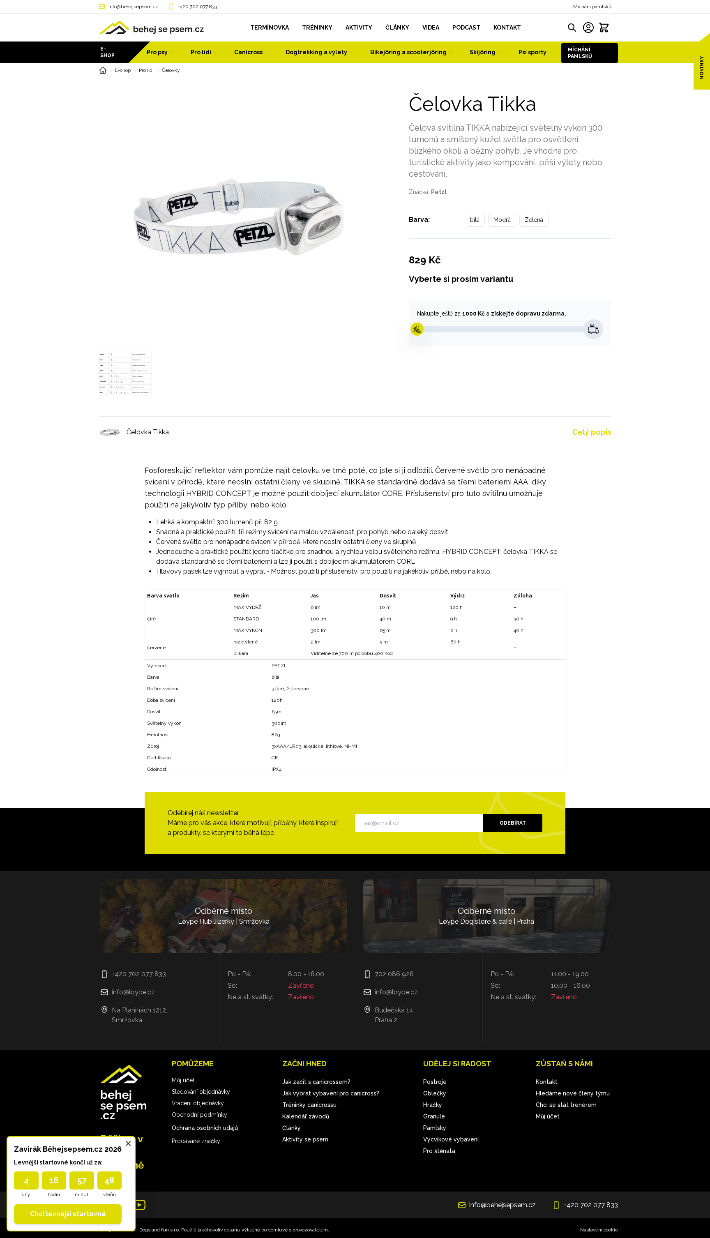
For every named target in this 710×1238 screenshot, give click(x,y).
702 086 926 (394, 974)
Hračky (432, 1105)
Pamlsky (434, 1128)
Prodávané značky (196, 1141)
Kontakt (547, 1082)
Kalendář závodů (305, 1116)
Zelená (534, 220)
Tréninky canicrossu (309, 1105)
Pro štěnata (439, 1151)
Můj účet (183, 1080)
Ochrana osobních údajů (205, 1128)
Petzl (439, 192)
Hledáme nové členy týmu (573, 1093)
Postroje (435, 1082)
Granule (434, 1116)
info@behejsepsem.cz (133, 6)
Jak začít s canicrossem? (316, 1082)
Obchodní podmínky (199, 1114)
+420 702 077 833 (197, 6)
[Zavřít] (128, 1143)
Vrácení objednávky (198, 1103)
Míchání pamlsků (592, 6)
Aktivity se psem (305, 1139)
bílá (474, 220)
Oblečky (434, 1093)
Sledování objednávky (201, 1091)
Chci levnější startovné (68, 1214)
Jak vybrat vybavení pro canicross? (330, 1093)
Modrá (502, 220)
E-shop (107, 52)
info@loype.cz (133, 992)
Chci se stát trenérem (566, 1105)
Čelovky (171, 70)
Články (291, 1128)
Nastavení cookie (599, 1230)
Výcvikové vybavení (451, 1139)
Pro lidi (146, 70)
